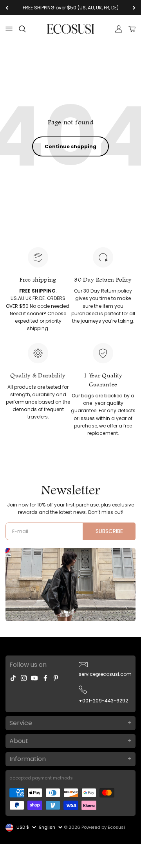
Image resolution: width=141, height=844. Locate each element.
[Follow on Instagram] (23, 678)
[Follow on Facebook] (45, 678)
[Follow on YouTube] (34, 678)
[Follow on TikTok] (13, 678)
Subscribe (109, 531)
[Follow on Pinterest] (56, 678)
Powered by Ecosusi (103, 827)
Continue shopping (70, 146)
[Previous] (6, 7)
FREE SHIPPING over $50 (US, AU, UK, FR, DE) (71, 7)
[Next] (134, 7)
